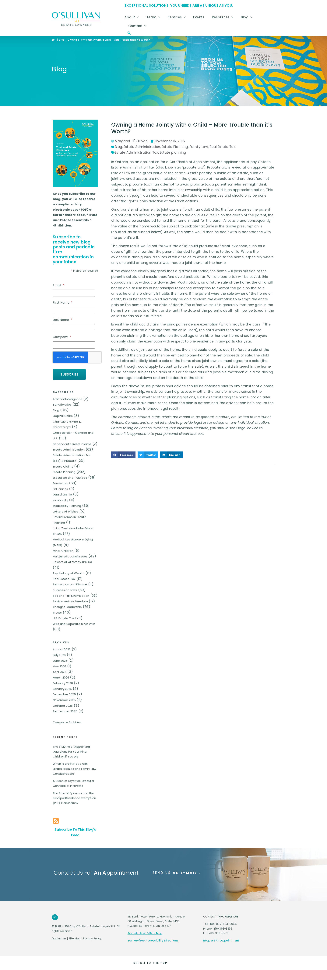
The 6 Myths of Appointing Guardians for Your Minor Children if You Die (71, 752)
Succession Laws (65, 590)
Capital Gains (63, 416)
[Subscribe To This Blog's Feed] (56, 821)
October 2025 (63, 706)
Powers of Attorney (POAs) (72, 562)
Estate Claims (63, 466)
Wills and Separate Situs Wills (74, 624)
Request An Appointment (221, 940)
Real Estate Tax (64, 579)
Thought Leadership (67, 607)
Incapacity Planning (67, 506)
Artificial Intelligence (67, 399)
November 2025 (64, 700)
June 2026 (60, 661)
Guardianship (62, 494)
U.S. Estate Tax (63, 618)
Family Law (60, 483)
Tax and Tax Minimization (71, 596)
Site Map (74, 938)
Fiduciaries (60, 489)
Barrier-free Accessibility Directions (153, 940)
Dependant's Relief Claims (72, 444)
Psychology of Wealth (69, 573)
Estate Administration (69, 449)
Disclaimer (59, 938)
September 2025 (65, 711)
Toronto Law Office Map (145, 933)
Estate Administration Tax (136, 152)
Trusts (57, 612)
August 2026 (62, 649)
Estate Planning (64, 472)
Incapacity (60, 500)
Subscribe (69, 374)
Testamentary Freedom (70, 601)
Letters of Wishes (65, 511)
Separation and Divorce (70, 584)
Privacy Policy (92, 938)
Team (151, 17)
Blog (244, 17)
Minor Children (63, 551)
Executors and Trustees (70, 478)
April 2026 (59, 672)
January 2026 (62, 689)
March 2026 (61, 677)
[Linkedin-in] (55, 917)
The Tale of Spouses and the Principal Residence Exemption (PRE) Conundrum (74, 798)
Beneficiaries (62, 405)
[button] (129, 33)
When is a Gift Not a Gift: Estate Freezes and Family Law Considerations (74, 769)
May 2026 (59, 666)
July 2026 (59, 655)
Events (198, 17)
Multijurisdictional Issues (70, 556)
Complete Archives (67, 722)
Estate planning (173, 152)
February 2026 (63, 683)
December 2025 (64, 694)
